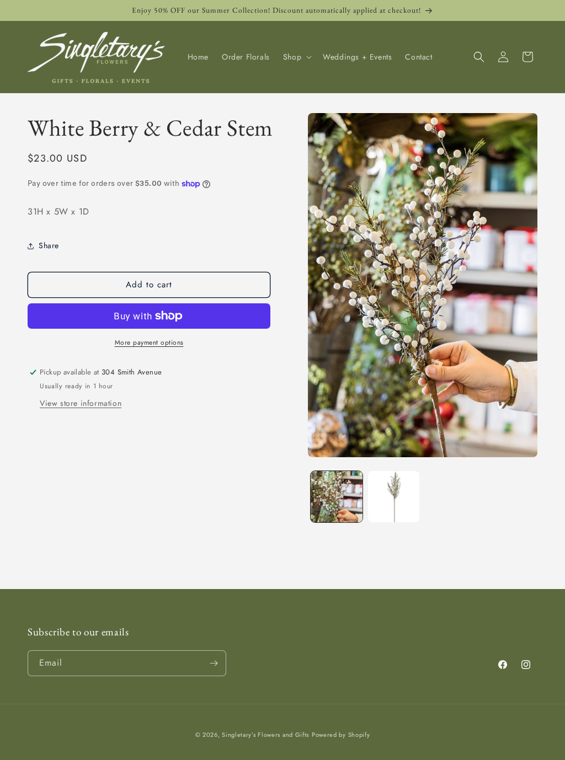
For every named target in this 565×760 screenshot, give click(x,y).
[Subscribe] (213, 663)
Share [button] (49, 245)
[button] (296, 56)
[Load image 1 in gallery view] (336, 496)
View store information (80, 403)
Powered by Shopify (341, 734)
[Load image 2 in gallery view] (393, 496)
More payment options (149, 342)
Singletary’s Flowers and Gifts (265, 734)
